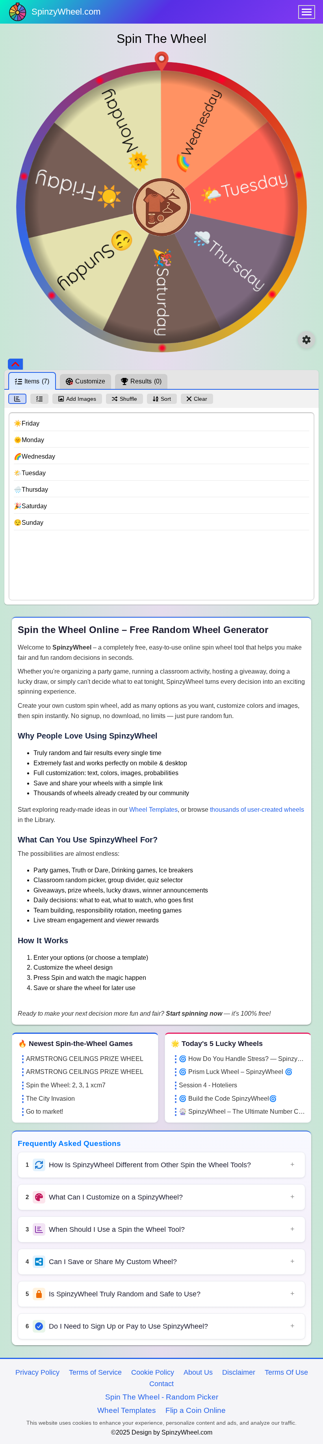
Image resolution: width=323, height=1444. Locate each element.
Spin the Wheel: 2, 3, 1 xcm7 (66, 1085)
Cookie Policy (152, 1372)
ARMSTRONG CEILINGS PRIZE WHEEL (84, 1058)
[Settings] (306, 339)
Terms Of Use (286, 1372)
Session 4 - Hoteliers (208, 1085)
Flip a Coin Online (195, 1410)
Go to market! (44, 1111)
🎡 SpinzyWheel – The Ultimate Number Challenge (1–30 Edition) (242, 1111)
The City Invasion (50, 1098)
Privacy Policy (37, 1372)
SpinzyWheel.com (66, 12)
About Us (198, 1372)
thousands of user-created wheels (257, 809)
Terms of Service (95, 1372)
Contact (161, 1384)
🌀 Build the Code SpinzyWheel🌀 (228, 1098)
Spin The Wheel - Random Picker (161, 1397)
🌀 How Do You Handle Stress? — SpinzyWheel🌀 (242, 1058)
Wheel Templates (153, 809)
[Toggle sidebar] (15, 364)
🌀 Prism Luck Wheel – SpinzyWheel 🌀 (236, 1071)
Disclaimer (238, 1372)
